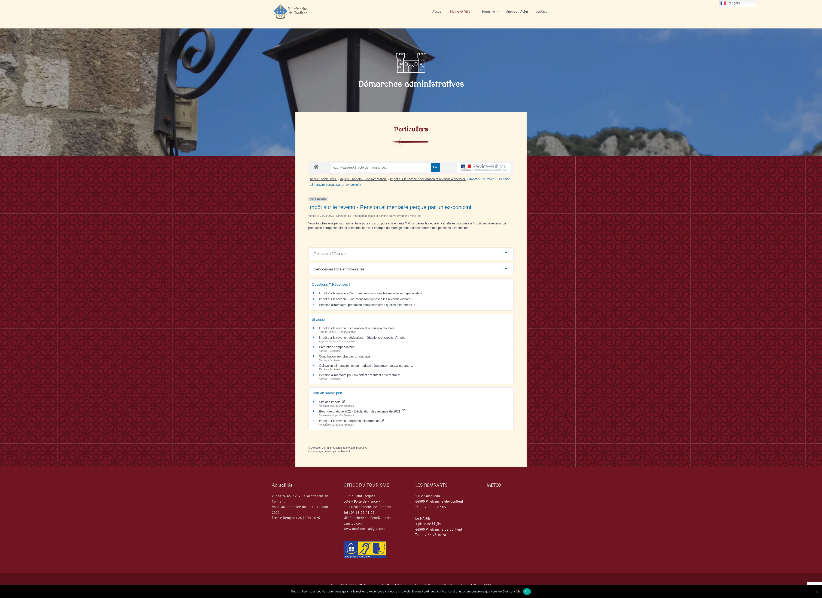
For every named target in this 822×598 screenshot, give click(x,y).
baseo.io (346, 451)
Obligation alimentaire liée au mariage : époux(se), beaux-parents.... (366, 365)
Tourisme (488, 11)
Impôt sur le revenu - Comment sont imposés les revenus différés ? (366, 299)
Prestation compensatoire (337, 347)
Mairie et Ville (460, 11)
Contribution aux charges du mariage (344, 356)
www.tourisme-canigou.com (365, 529)
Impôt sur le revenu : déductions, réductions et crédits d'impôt (362, 337)
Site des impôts (330, 402)
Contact (541, 11)
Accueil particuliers (323, 179)
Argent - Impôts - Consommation (363, 179)
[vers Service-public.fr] (484, 168)
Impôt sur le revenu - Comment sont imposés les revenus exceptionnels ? (370, 293)
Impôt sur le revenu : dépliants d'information (349, 421)
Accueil (437, 11)
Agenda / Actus (517, 11)
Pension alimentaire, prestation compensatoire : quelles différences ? (367, 305)
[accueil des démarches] (316, 167)
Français (733, 3)
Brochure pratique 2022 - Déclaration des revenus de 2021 (360, 411)
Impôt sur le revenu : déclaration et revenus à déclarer (428, 179)
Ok (527, 591)
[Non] (817, 591)
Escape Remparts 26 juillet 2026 (296, 518)
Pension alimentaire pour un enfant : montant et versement (359, 375)
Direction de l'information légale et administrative (339, 447)
